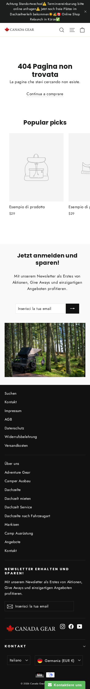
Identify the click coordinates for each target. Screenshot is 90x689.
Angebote (12, 541)
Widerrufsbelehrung (21, 436)
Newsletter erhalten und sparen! (37, 571)
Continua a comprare (45, 94)
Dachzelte (13, 489)
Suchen (11, 393)
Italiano (16, 660)
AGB (8, 419)
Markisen (12, 524)
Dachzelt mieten (18, 498)
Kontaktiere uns (67, 685)
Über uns (12, 463)
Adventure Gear (17, 472)
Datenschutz (14, 428)
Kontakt (11, 402)
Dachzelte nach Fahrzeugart (27, 516)
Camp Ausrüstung (19, 533)
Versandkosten (16, 445)
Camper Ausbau (18, 481)
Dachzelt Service (18, 507)
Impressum (13, 410)
